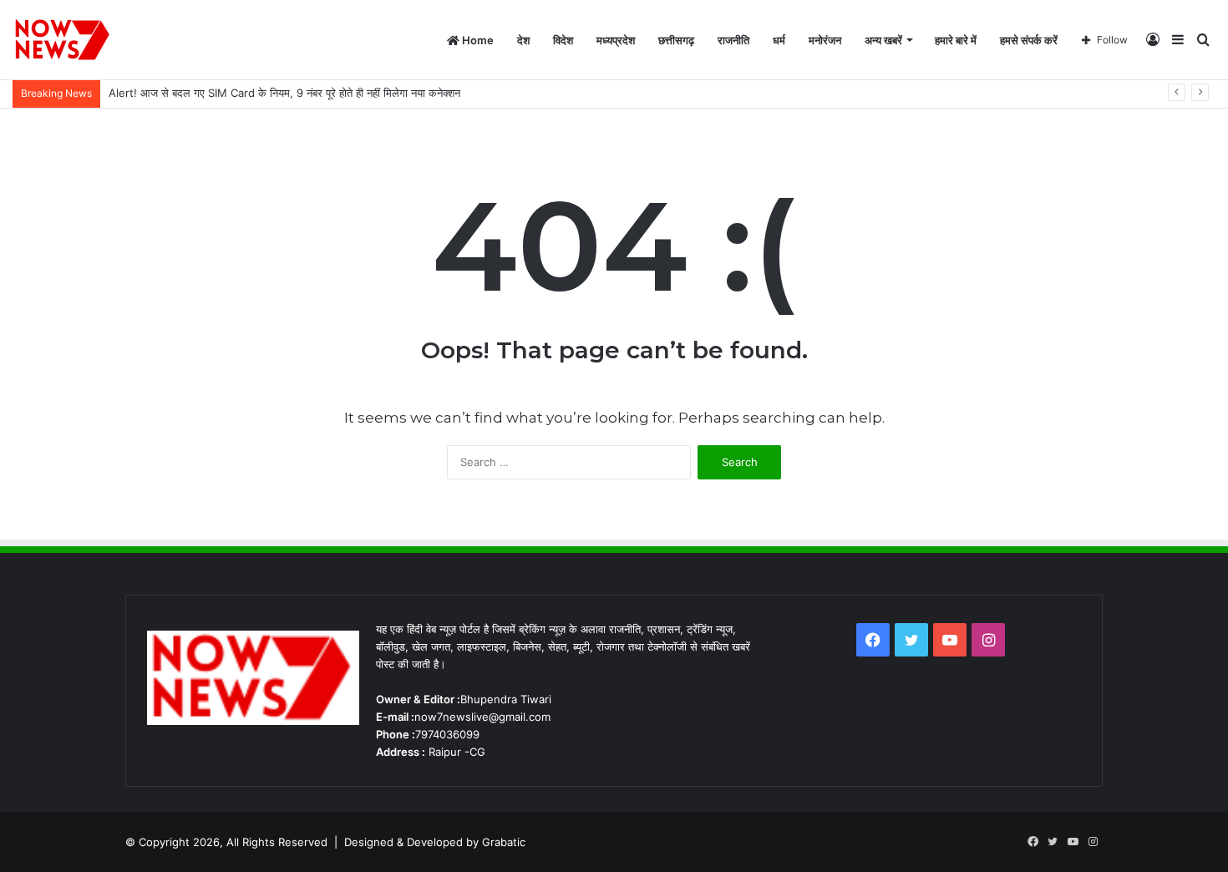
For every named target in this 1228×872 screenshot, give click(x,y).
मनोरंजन (825, 40)
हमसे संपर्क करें (1029, 40)
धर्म (779, 40)
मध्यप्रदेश (615, 40)
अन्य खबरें (883, 40)
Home (476, 40)
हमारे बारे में (956, 40)
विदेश (563, 40)
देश (523, 40)
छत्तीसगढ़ (676, 40)
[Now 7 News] (63, 40)
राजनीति (733, 40)
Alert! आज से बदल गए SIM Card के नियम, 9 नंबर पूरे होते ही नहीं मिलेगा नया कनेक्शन (284, 92)
